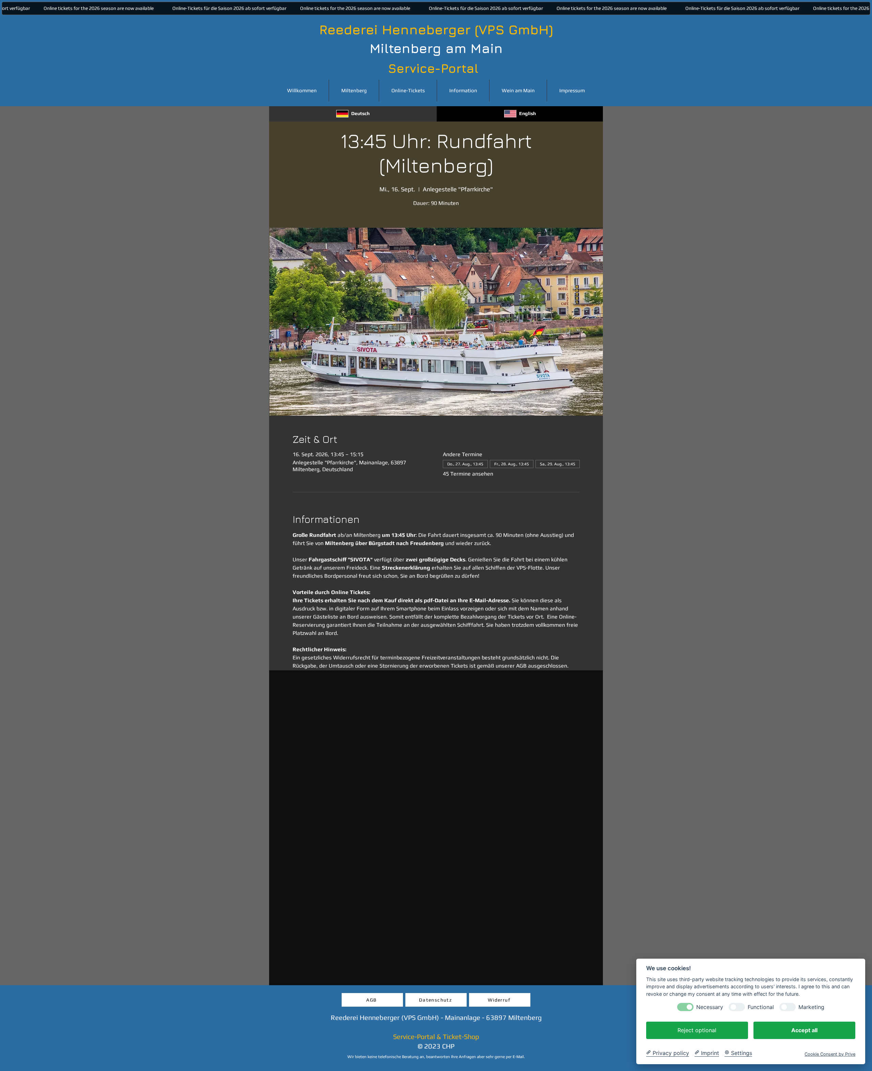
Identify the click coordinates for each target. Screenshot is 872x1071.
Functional (761, 1007)
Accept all (804, 1029)
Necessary (709, 1007)
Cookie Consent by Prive (830, 1053)
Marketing (811, 1007)
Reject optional (697, 1029)
